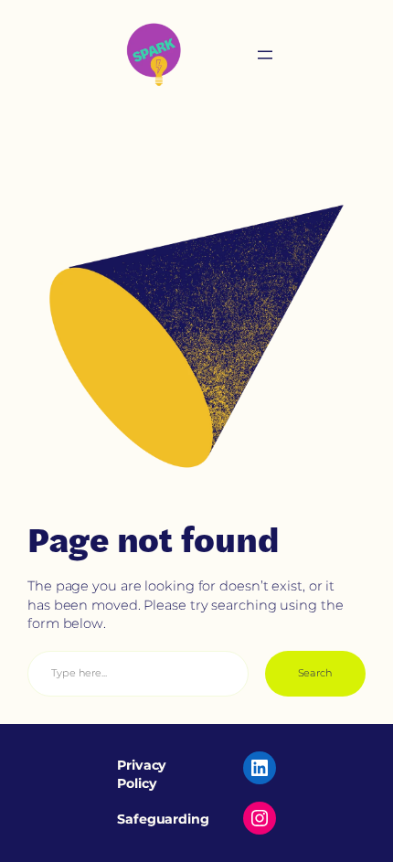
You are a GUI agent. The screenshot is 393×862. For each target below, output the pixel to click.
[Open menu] (265, 55)
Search (315, 672)
